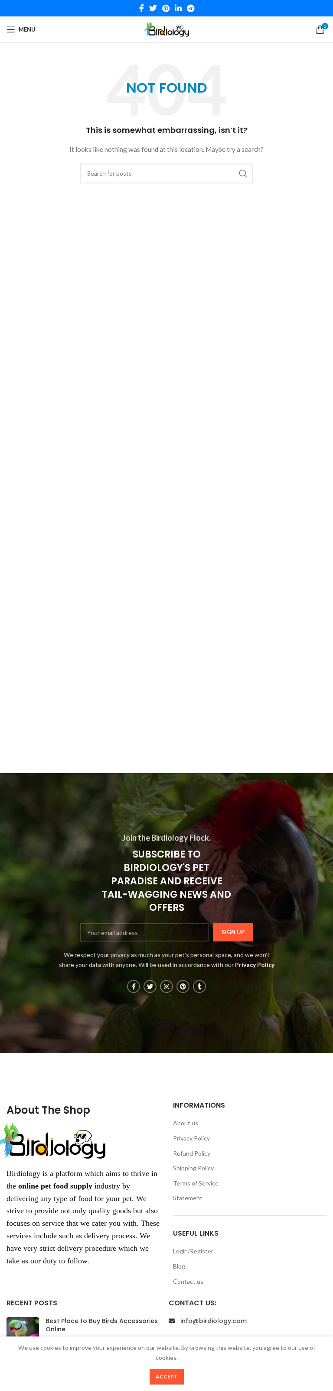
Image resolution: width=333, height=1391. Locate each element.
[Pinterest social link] (166, 8)
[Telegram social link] (190, 8)
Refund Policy (191, 1153)
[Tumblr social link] (199, 986)
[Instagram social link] (166, 986)
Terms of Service (196, 1183)
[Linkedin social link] (178, 8)
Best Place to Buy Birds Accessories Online (102, 1325)
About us (185, 1123)
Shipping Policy (193, 1168)
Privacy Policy (191, 1138)
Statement (187, 1197)
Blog (179, 1266)
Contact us (188, 1281)
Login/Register (193, 1251)
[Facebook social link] (142, 8)
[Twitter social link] (153, 8)
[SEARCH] (243, 173)
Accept (167, 1376)
